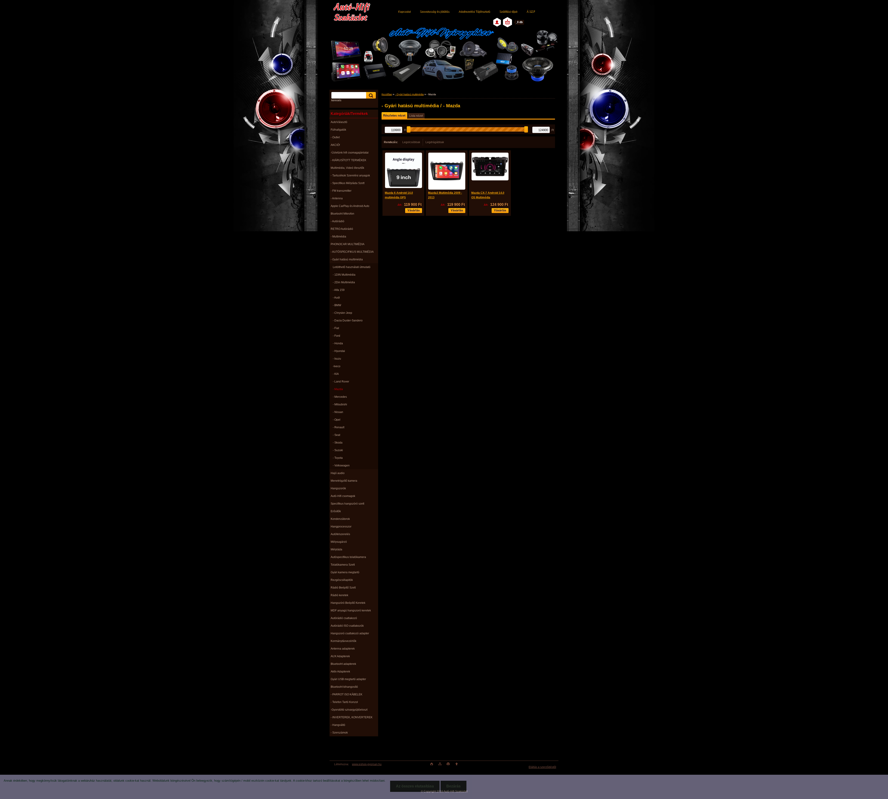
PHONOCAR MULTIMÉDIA (347, 244)
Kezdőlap (387, 94)
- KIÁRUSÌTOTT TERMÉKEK (348, 160)
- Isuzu (337, 358)
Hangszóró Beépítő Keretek (348, 603)
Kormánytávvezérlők (343, 641)
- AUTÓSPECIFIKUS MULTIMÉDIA (352, 251)
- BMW (337, 305)
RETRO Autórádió (342, 229)
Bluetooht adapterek (343, 664)
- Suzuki (338, 450)
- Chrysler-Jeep (342, 313)
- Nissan (338, 412)
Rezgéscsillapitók (342, 580)
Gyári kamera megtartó (345, 572)
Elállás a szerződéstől (542, 767)
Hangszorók (338, 488)
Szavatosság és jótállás (434, 11)
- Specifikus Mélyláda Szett (347, 183)
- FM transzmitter (341, 190)
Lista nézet (416, 115)
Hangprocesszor (341, 526)
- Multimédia (338, 236)
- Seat (336, 435)
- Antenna (337, 198)
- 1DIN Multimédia (344, 274)
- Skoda (337, 442)
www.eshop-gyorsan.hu (367, 764)
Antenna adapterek (343, 648)
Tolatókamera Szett (343, 564)
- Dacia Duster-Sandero (348, 320)
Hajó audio (338, 473)
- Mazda (338, 389)
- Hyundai (339, 351)
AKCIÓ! (335, 145)
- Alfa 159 (339, 290)
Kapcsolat (404, 11)
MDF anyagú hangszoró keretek (351, 610)
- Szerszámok (339, 732)
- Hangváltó (338, 725)
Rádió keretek (339, 595)
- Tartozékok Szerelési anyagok (350, 175)
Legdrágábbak (435, 142)
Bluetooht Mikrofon (342, 213)
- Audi (336, 297)
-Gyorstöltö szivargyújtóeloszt (349, 709)
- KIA (336, 374)
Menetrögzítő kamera (344, 480)
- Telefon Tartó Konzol (344, 702)
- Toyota (338, 458)
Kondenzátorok (340, 519)
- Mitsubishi (340, 404)
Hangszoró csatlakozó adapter (350, 633)
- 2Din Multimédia (344, 282)
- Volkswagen (341, 465)
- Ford (336, 335)
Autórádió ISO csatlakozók (347, 625)
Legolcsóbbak (411, 142)
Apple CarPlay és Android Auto (350, 206)
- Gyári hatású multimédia (347, 259)
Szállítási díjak (508, 11)
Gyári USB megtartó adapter (348, 679)
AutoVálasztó (339, 122)
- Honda (338, 343)
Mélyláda (336, 549)
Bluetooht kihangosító (344, 686)
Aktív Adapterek (340, 671)
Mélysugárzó (339, 541)
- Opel (336, 419)
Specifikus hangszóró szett (347, 503)
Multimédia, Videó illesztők (347, 168)
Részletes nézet (394, 115)
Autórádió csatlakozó (344, 618)
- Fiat (336, 328)
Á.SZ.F (531, 11)
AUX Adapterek (340, 656)
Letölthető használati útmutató (351, 267)
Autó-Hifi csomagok (343, 496)
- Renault (338, 427)
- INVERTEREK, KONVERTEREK (352, 717)
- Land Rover (341, 381)
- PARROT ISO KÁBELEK (346, 694)
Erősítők (336, 511)
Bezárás (453, 786)
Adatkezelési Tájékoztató (474, 11)
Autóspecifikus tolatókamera (348, 557)
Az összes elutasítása (415, 786)
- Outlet (335, 137)
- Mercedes (340, 396)
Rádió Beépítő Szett (343, 587)
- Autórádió (337, 221)
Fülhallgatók (338, 129)
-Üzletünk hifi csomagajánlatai (350, 152)
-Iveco (336, 366)
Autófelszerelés (340, 534)
